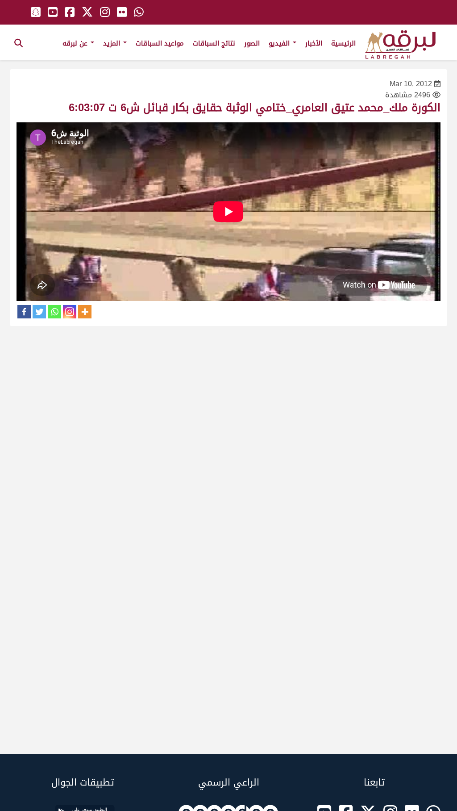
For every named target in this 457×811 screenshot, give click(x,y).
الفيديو (280, 43)
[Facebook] (24, 311)
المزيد (112, 43)
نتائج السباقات (214, 43)
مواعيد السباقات (160, 43)
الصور (252, 43)
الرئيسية (343, 43)
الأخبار (313, 43)
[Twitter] (39, 311)
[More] (84, 311)
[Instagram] (69, 311)
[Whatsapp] (54, 311)
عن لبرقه (76, 43)
